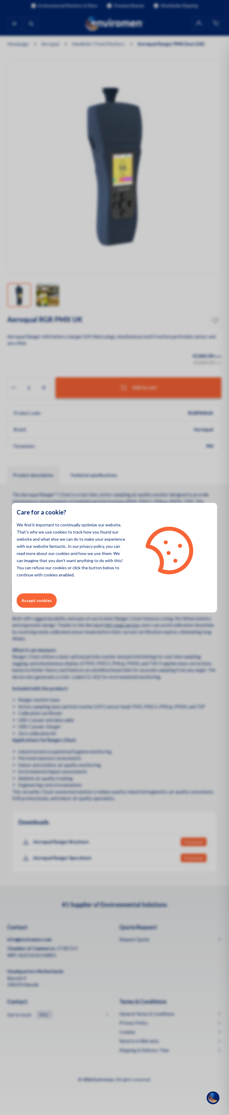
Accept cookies (36, 600)
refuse (38, 567)
